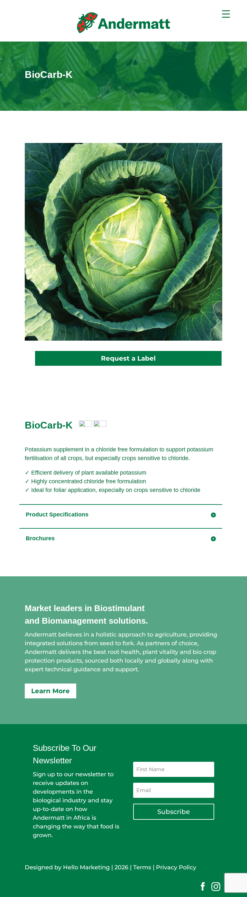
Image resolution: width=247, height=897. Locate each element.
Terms (142, 867)
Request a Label (128, 358)
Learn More (50, 691)
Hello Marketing (86, 867)
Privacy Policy (176, 867)
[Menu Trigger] (226, 14)
